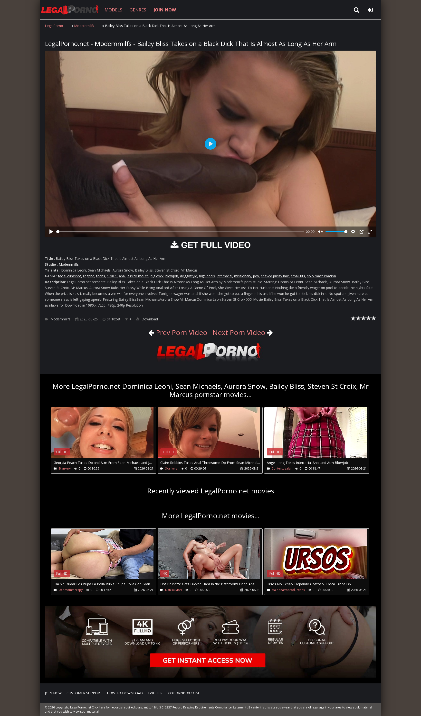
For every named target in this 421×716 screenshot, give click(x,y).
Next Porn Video (239, 332)
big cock (157, 276)
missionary (242, 276)
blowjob (171, 276)
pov (256, 276)
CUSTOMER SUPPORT (84, 693)
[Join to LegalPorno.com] (210, 361)
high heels (207, 276)
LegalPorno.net (71, 9)
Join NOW (53, 693)
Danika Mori (173, 590)
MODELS (113, 10)
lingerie (88, 276)
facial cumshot (69, 276)
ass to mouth (138, 276)
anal (122, 276)
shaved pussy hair (275, 276)
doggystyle (188, 276)
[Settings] (353, 232)
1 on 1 (112, 276)
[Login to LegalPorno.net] (370, 10)
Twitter (155, 693)
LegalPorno (54, 25)
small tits (298, 276)
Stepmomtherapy (70, 590)
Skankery (64, 468)
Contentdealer (282, 468)
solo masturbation (321, 276)
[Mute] (320, 232)
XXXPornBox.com (183, 693)
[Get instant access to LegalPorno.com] (210, 676)
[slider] (180, 231)
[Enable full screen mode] (370, 232)
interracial (224, 276)
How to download (125, 693)
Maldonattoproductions (288, 590)
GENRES (138, 10)
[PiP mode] (361, 232)
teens (100, 276)
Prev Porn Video (180, 332)
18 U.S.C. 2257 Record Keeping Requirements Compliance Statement (199, 707)
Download (149, 319)
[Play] (51, 232)
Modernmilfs (84, 25)
